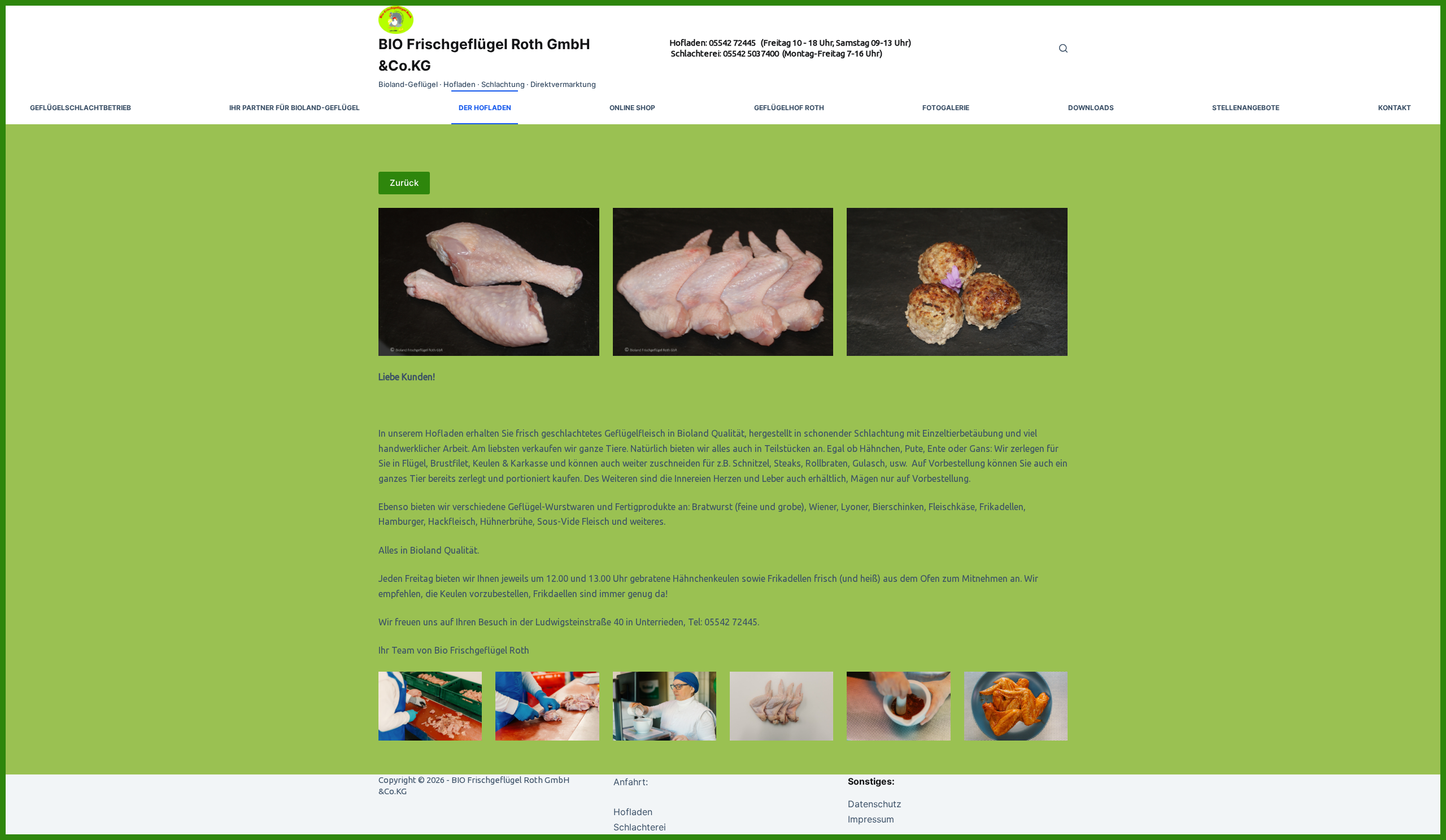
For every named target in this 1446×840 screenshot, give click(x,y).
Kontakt (1394, 107)
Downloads (1091, 107)
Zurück (404, 182)
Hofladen (632, 811)
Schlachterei (639, 827)
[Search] (1063, 48)
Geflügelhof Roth (789, 107)
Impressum (871, 819)
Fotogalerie (945, 107)
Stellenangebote (1245, 107)
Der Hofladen (485, 107)
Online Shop (632, 107)
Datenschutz (874, 803)
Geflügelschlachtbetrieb (80, 107)
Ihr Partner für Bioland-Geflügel (294, 107)
